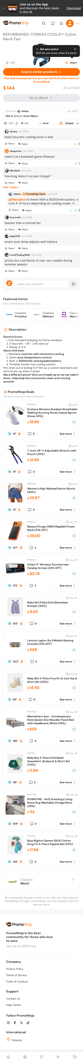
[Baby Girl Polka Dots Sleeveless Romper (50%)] (15, 615)
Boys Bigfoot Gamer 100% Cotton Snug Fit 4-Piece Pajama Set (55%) (50, 842)
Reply (25, 144)
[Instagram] (9, 1023)
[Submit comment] (73, 284)
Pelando (16, 1040)
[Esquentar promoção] (16, 123)
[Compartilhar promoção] (74, 422)
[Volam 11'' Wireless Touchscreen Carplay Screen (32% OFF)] (15, 577)
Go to (39, 98)
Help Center (13, 1005)
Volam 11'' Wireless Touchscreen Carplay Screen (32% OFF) (48, 566)
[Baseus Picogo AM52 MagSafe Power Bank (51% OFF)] (15, 539)
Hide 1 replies (10, 187)
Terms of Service (16, 975)
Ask (26, 123)
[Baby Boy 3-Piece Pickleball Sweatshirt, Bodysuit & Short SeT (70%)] (15, 772)
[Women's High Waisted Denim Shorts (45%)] (15, 501)
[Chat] (53, 23)
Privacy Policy (14, 969)
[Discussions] (74, 1057)
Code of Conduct (17, 981)
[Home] (8, 1057)
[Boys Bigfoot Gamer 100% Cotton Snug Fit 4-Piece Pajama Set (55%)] (15, 853)
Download (74, 8)
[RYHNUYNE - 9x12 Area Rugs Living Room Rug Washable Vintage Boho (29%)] (15, 814)
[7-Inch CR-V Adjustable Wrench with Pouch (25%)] (15, 463)
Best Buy (32, 711)
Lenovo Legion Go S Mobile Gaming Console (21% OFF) (50, 642)
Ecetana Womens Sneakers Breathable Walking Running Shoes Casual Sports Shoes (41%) (52, 412)
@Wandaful (17, 199)
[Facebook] (16, 1023)
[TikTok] (29, 1023)
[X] (22, 1023)
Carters (31, 752)
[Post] (41, 1057)
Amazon (31, 521)
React (11, 143)
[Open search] (43, 23)
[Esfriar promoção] (5, 123)
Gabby (25, 111)
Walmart (31, 404)
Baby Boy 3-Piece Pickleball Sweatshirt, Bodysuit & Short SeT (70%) (48, 761)
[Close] (4, 8)
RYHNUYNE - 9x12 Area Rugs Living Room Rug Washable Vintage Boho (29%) (49, 802)
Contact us (13, 998)
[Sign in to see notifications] (61, 23)
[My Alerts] (58, 1057)
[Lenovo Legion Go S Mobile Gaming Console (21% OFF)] (15, 653)
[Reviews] (25, 1057)
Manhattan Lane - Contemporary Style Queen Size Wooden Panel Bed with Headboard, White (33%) (50, 720)
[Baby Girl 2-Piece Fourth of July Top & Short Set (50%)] (15, 691)
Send (45, 123)
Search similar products (39, 72)
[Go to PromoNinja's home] (16, 23)
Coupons (26, 881)
